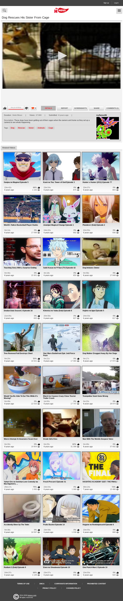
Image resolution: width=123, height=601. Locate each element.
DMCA (41, 584)
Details (48, 108)
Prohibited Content (96, 584)
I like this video (5, 108)
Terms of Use (23, 584)
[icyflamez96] (107, 128)
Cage (51, 128)
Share (96, 108)
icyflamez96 (101, 115)
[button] (61, 55)
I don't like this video (26, 108)
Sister (31, 128)
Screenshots (80, 108)
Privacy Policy (49, 588)
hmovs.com (32, 595)
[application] (61, 56)
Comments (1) (112, 108)
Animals (41, 128)
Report (64, 108)
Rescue (21, 128)
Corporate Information (65, 584)
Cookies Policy (73, 588)
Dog (12, 128)
